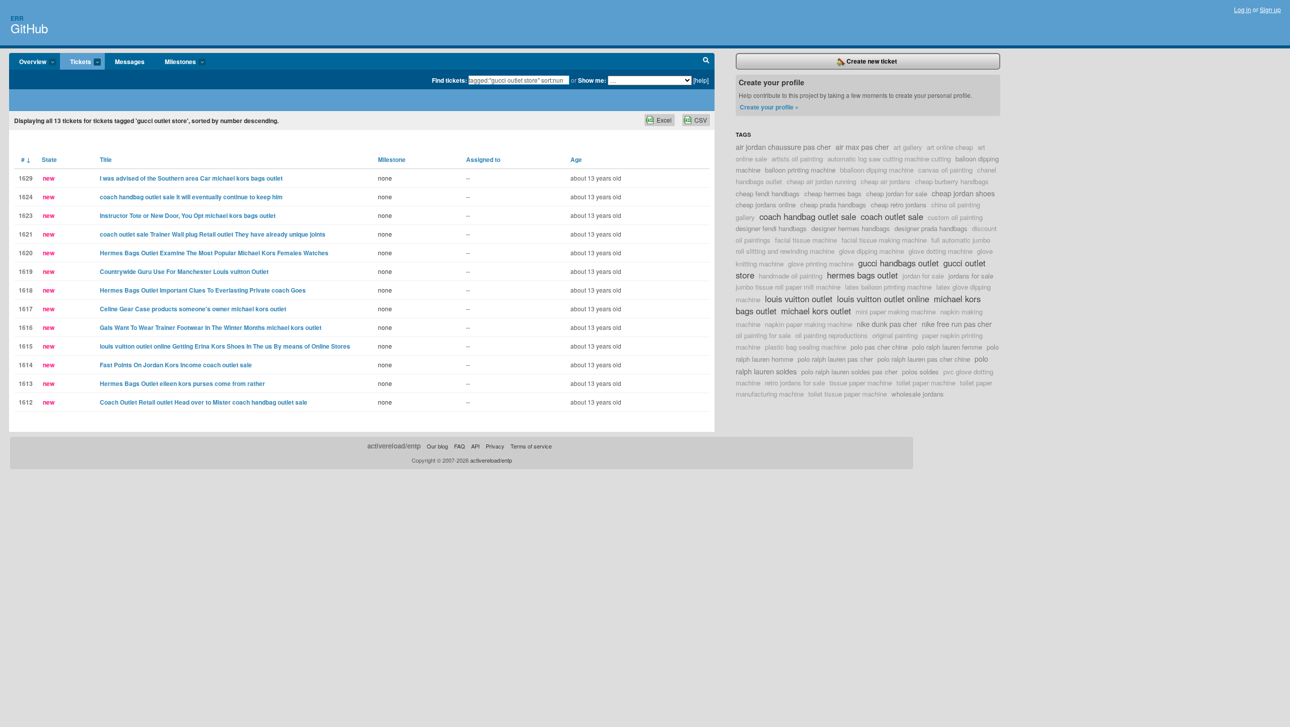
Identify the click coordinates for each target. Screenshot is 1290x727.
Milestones (175, 62)
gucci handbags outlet (898, 263)
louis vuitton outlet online (883, 299)
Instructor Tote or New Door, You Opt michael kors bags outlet (188, 215)
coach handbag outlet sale (807, 216)
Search (706, 61)
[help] (700, 80)
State (49, 159)
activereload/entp (394, 446)
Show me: (592, 80)
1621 (26, 234)
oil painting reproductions (831, 335)
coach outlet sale (892, 216)
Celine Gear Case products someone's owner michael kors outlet (193, 308)
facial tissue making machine (884, 240)
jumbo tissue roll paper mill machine (788, 287)
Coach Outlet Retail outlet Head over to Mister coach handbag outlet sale (203, 402)
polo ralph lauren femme (947, 347)
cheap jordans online (766, 204)
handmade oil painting (790, 276)
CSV (700, 120)
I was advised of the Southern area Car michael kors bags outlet (191, 178)
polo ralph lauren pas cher (835, 359)
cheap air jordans (886, 181)
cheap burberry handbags (952, 181)
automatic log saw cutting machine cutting (889, 158)
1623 (26, 215)
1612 (26, 402)
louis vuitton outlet (798, 299)
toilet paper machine (925, 382)
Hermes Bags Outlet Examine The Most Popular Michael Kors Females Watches (214, 252)
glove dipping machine (871, 251)
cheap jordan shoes (963, 193)
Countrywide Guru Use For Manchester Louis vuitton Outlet (184, 271)
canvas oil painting (945, 170)
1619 (26, 271)
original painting (895, 335)
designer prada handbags (931, 228)
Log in (1242, 9)
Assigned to (483, 159)
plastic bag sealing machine (805, 347)
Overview (27, 62)
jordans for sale (970, 276)
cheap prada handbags (833, 204)
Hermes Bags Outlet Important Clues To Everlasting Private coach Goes (203, 290)
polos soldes (920, 371)
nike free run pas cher (957, 323)
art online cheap (950, 147)
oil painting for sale (763, 335)
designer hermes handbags (850, 228)
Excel (664, 120)
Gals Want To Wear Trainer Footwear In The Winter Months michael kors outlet (210, 327)
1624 (26, 196)
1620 (26, 252)
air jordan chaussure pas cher (783, 146)
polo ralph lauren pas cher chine (923, 359)
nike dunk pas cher (887, 323)
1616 (26, 327)
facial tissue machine (806, 240)
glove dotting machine (941, 251)
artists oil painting (797, 158)
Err (17, 18)
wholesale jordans (917, 394)
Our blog (437, 446)
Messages (130, 61)
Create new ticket (871, 61)
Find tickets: (449, 80)
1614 (26, 364)
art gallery (907, 147)
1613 (26, 383)
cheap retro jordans (899, 204)
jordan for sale (923, 276)
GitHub (29, 28)
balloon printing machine (800, 170)
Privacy (495, 446)
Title (106, 159)
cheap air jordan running (821, 181)
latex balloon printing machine (888, 287)
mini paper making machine (896, 311)
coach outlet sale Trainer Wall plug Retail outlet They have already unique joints (213, 234)
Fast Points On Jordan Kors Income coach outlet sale (176, 364)
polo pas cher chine (879, 347)
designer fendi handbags (771, 228)
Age (576, 159)
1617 (26, 308)
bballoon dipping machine (877, 170)
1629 (26, 178)
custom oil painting (955, 217)
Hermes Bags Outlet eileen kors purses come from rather (182, 383)
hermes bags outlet (862, 275)
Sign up (1270, 9)
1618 (26, 290)
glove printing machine (821, 263)
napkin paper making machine (808, 324)
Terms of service (531, 446)
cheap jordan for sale (896, 193)
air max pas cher (862, 146)
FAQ (459, 446)
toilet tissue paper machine (847, 394)
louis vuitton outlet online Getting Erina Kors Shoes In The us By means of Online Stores (225, 346)
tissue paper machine (860, 382)
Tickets (75, 62)
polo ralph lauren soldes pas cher (849, 371)
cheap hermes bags (833, 193)
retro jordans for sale (795, 382)
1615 (26, 346)
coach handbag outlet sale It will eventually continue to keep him (191, 196)
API (475, 446)
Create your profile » (769, 106)
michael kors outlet (816, 311)
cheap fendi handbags (768, 193)
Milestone (392, 159)
